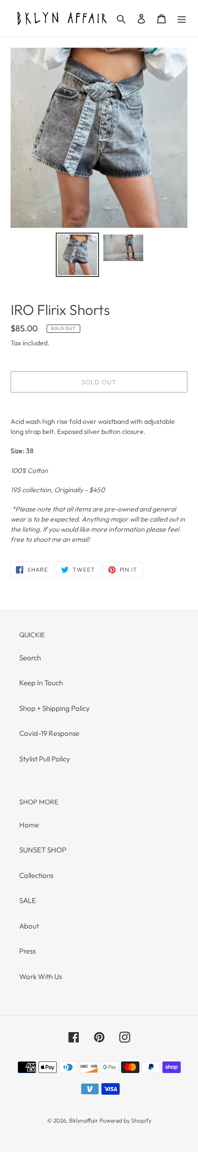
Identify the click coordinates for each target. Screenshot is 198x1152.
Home (29, 824)
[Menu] (182, 18)
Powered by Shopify (125, 1120)
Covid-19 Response (49, 733)
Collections (36, 875)
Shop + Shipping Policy (54, 708)
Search (30, 657)
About (29, 925)
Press (27, 951)
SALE (27, 900)
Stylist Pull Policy (44, 758)
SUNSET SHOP (42, 849)
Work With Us (40, 976)
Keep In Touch (41, 682)
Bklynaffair (83, 1120)
